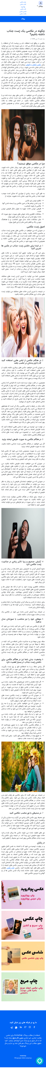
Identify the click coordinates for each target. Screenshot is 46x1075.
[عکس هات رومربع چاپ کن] (23, 986)
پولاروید (23, 7)
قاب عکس (23, 9)
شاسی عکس (23, 12)
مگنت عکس (23, 14)
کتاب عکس (23, 4)
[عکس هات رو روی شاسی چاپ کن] (23, 956)
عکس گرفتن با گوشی (33, 64)
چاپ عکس (23, 2)
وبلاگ (23, 19)
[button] (40, 4)
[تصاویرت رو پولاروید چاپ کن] (23, 894)
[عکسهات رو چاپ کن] (23, 925)
